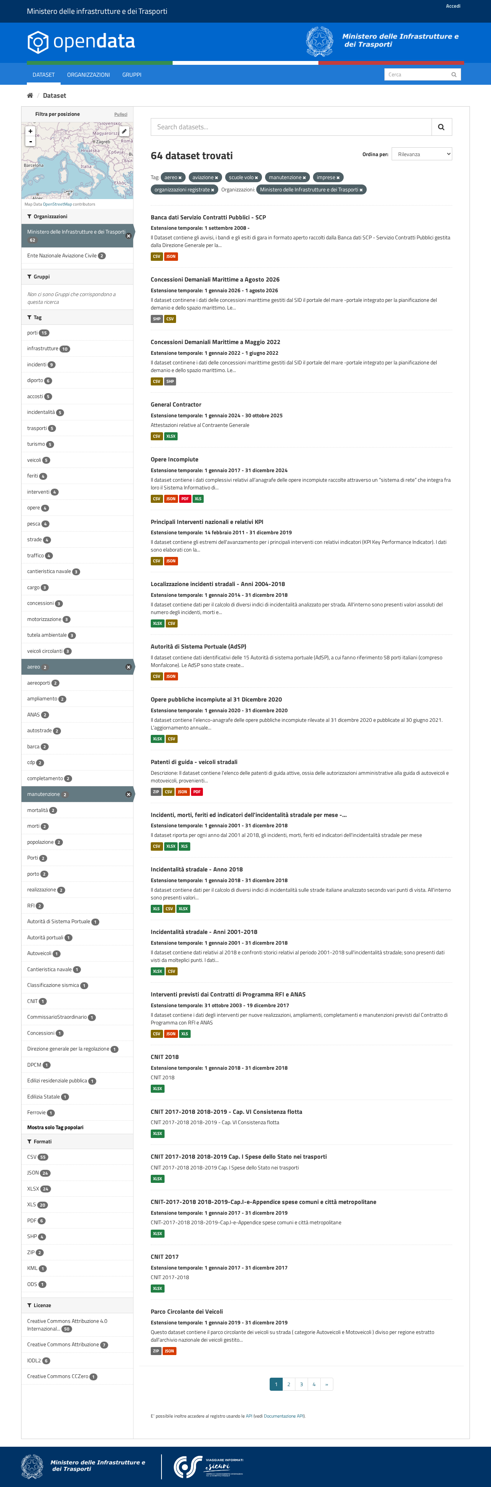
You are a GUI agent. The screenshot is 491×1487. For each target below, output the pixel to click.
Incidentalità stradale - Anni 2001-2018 (204, 931)
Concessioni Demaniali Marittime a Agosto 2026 (215, 279)
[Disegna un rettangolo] (124, 131)
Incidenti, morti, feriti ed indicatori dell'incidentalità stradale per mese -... (249, 814)
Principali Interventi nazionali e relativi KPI (207, 521)
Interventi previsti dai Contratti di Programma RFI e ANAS (228, 994)
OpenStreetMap (57, 204)
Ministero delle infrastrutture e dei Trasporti (97, 11)
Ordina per (374, 154)
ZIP (156, 792)
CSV (156, 256)
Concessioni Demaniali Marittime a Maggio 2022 (215, 341)
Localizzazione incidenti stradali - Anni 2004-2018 (218, 583)
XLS (198, 499)
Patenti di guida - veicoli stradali (194, 761)
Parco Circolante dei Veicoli (187, 1311)
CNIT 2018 (165, 1056)
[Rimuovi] (180, 178)
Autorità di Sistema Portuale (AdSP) (198, 646)
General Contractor (176, 404)
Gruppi (132, 74)
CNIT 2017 (165, 1256)
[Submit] (454, 74)
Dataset (44, 74)
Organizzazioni (88, 74)
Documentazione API (283, 1416)
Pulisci (120, 114)
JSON (171, 256)
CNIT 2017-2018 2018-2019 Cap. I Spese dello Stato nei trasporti (239, 1156)
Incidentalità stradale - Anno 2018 (197, 869)
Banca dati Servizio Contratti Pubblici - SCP (208, 217)
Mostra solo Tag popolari (55, 1127)
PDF (185, 499)
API (249, 1416)
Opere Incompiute (174, 459)
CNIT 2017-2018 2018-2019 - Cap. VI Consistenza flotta (226, 1111)
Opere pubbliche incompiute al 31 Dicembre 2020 (216, 699)
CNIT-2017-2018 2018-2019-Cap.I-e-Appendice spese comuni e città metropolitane (263, 1201)
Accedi (453, 6)
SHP (156, 319)
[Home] (30, 95)
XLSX (170, 436)
